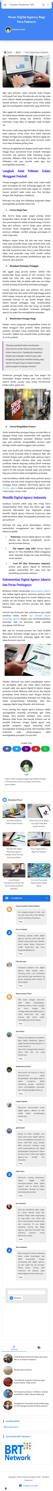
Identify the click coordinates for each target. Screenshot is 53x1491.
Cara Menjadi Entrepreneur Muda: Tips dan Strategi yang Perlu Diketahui (14, 884)
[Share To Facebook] (7, 749)
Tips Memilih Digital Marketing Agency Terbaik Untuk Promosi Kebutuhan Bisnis (14, 853)
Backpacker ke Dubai (23, 1370)
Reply (21, 922)
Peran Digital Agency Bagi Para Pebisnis (39, 850)
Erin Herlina (21, 1203)
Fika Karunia (21, 961)
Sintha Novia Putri (23, 1066)
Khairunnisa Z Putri (24, 994)
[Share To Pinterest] (35, 749)
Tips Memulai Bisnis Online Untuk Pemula (14, 822)
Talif (26, 774)
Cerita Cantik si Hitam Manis (28, 906)
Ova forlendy (21, 929)
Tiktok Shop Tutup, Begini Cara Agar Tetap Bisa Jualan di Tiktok (39, 824)
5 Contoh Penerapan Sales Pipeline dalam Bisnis (39, 883)
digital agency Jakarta (40, 591)
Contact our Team (28, 1485)
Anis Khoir (20, 1031)
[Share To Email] (26, 749)
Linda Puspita (21, 1101)
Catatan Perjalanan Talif (31, 1477)
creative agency (10, 488)
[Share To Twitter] (16, 749)
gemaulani (20, 1128)
